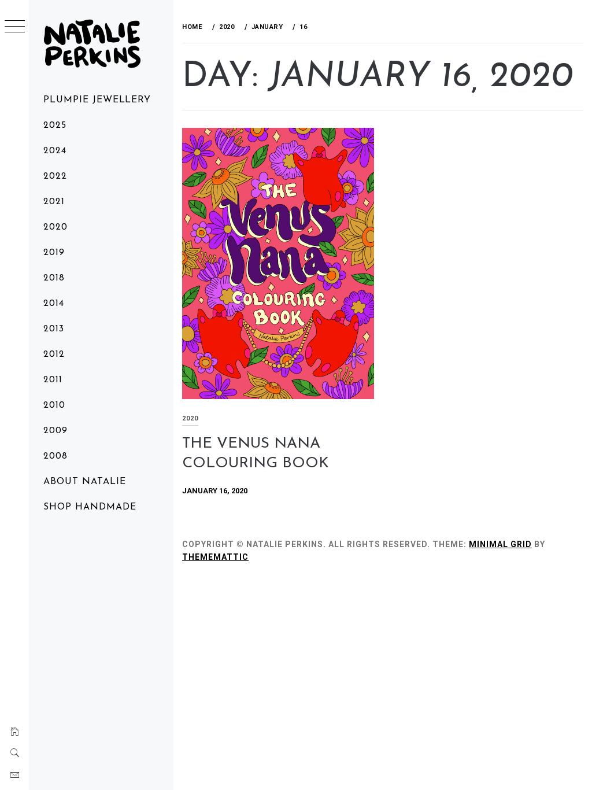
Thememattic (215, 557)
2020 (55, 227)
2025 (54, 125)
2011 (52, 380)
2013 (53, 329)
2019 (54, 252)
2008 (55, 456)
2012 (54, 354)
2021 (54, 201)
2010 (54, 405)
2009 (55, 430)
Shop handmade (89, 507)
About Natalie (84, 481)
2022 (55, 176)
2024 (54, 151)
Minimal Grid (500, 544)
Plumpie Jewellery (97, 100)
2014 (53, 303)
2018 (54, 278)
